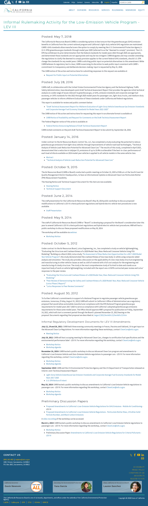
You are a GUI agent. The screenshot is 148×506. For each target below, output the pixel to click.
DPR (23, 502)
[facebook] (134, 454)
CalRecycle (15, 502)
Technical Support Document (58, 189)
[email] (142, 458)
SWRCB (45, 502)
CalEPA (5, 502)
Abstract (49, 157)
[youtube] (138, 454)
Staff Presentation (53, 210)
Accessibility (139, 467)
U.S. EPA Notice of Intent (56, 380)
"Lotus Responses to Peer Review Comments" (65, 286)
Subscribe (95, 2)
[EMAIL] (27, 2)
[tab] (102, 2)
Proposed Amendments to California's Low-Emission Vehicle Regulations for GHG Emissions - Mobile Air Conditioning (94, 406)
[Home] (17, 10)
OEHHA (37, 502)
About (72, 10)
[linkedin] (142, 454)
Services (105, 10)
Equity (141, 10)
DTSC (30, 502)
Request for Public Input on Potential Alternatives (67, 75)
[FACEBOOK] (16, 2)
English (107, 2)
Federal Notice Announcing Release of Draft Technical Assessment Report (76, 126)
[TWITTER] (12, 2)
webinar (73, 232)
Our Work (81, 10)
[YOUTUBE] (19, 2)
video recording (49, 419)
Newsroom (131, 10)
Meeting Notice (52, 333)
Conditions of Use (137, 473)
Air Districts (139, 476)
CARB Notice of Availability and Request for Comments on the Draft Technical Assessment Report (86, 117)
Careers (87, 2)
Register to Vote (137, 479)
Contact (80, 2)
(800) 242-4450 (8, 459)
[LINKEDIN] (23, 2)
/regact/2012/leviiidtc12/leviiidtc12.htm (110, 315)
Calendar (66, 2)
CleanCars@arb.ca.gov (132, 340)
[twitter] (131, 454)
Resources (94, 10)
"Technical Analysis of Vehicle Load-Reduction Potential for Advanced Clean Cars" (80, 160)
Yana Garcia (60, 486)
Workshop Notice (53, 236)
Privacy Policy (138, 470)
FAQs (73, 2)
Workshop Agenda (53, 347)
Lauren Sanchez (112, 486)
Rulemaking (117, 10)
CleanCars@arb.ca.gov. (129, 329)
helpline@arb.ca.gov (22, 459)
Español (114, 2)
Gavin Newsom (13, 486)
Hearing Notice (52, 186)
